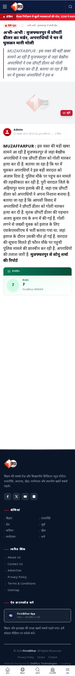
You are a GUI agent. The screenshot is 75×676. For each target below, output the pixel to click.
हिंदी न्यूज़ (12, 25)
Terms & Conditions (22, 584)
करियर (9, 531)
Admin (18, 130)
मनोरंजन (11, 537)
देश (8, 525)
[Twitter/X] (16, 496)
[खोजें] (70, 6)
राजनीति (46, 518)
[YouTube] (25, 496)
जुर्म (43, 525)
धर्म (43, 537)
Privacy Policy (17, 577)
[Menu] (5, 6)
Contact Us (15, 564)
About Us (14, 558)
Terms (41, 657)
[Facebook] (7, 496)
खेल (43, 531)
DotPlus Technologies (44, 663)
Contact (52, 657)
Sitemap (13, 590)
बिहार (9, 518)
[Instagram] (34, 496)
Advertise (14, 571)
